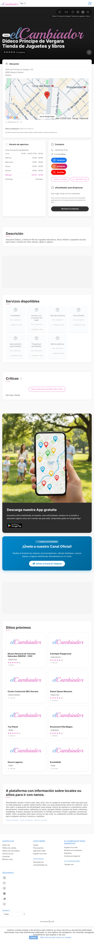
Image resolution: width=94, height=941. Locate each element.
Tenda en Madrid (12, 820)
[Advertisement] (47, 268)
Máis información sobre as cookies (55, 937)
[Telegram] (4, 899)
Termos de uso (7, 854)
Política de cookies (9, 848)
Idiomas (5, 910)
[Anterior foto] (60, 12)
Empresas (68, 853)
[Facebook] (4, 878)
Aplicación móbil (39, 851)
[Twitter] (4, 883)
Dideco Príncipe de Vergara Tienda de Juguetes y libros (71, 16)
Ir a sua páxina (59, 154)
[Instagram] (4, 888)
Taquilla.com (69, 864)
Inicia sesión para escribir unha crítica (47, 389)
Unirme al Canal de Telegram (49, 563)
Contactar (6, 856)
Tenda (6, 35)
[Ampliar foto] (88, 12)
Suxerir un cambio (60, 179)
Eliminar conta (7, 859)
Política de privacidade (10, 851)
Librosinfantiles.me (40, 865)
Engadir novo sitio (40, 854)
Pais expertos (38, 848)
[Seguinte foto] (73, 12)
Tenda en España (40, 820)
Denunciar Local (81, 179)
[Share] (89, 52)
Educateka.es (38, 862)
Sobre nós (6, 845)
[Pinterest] (4, 893)
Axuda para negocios (72, 856)
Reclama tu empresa (70, 209)
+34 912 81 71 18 (61, 150)
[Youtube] (4, 904)
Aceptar (33, 937)
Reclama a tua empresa (73, 850)
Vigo (21, 3)
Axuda (35, 845)
